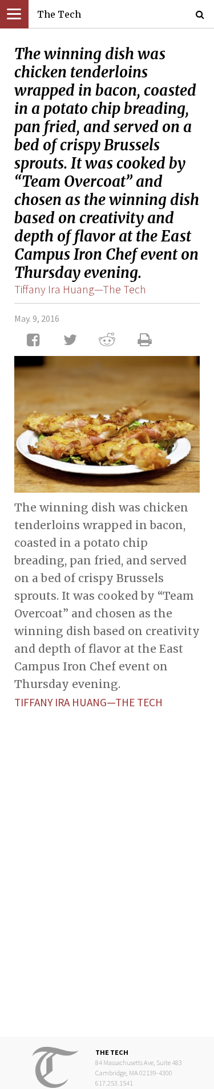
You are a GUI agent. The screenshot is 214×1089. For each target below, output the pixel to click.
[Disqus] (107, 864)
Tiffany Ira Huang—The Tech (80, 289)
